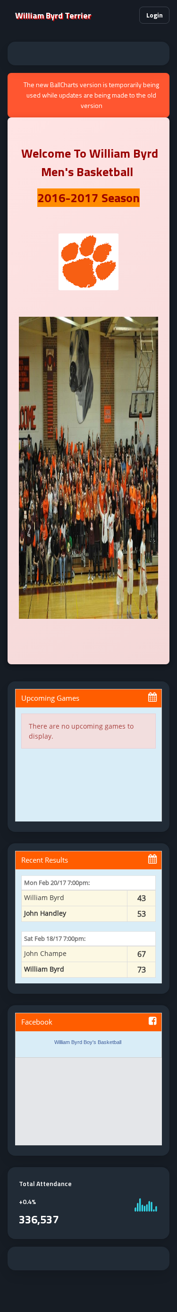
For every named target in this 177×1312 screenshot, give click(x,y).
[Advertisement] (88, 53)
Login (154, 15)
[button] (128, 15)
